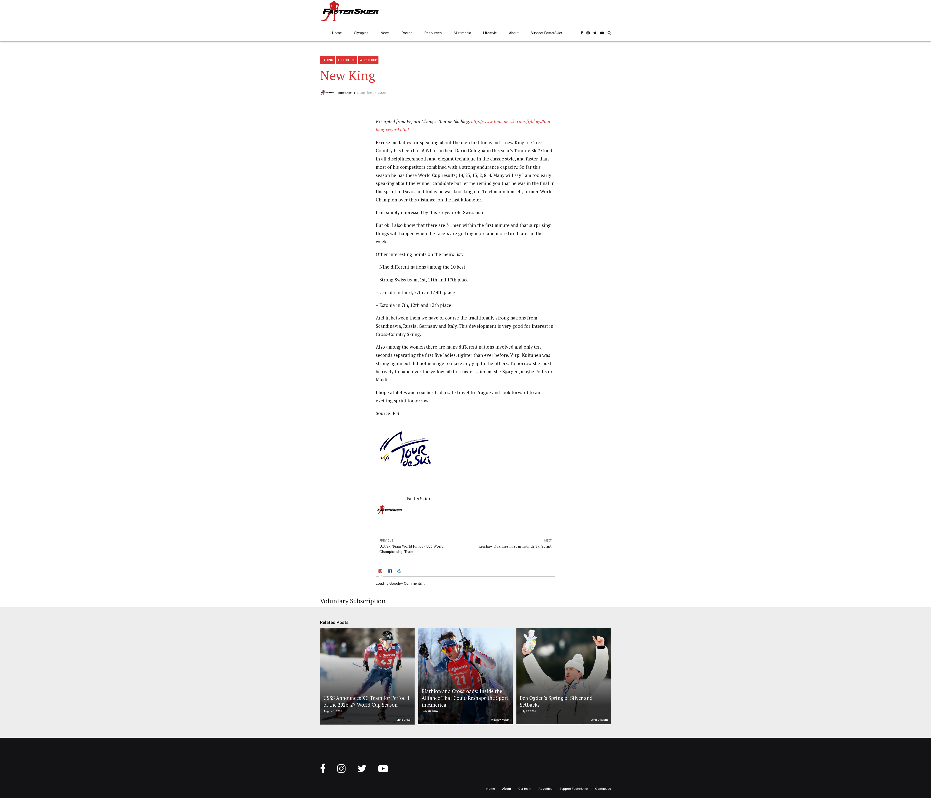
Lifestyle (490, 33)
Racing (407, 33)
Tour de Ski (346, 60)
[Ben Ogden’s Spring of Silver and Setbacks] (563, 676)
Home (337, 33)
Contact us (603, 788)
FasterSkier (344, 93)
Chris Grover (403, 719)
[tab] (381, 572)
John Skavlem (599, 719)
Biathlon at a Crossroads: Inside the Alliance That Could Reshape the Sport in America (465, 698)
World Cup (368, 60)
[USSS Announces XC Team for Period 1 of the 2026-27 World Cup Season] (366, 676)
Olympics (361, 33)
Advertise (545, 788)
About (514, 33)
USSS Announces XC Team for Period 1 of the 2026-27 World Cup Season (366, 701)
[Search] (609, 33)
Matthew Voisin (500, 719)
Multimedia (462, 33)
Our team (524, 788)
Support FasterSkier (546, 33)
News (385, 33)
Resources (433, 33)
